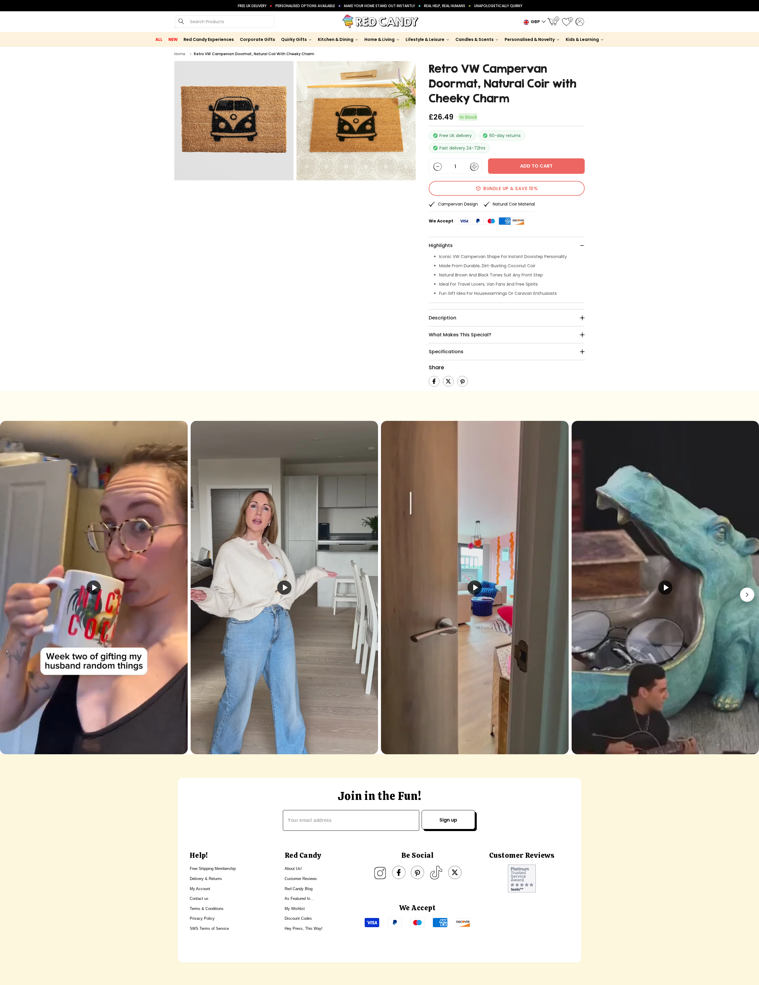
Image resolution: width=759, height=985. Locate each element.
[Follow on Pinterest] (417, 872)
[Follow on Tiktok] (436, 872)
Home (179, 53)
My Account (200, 889)
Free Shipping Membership (213, 868)
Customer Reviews (301, 878)
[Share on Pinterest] (462, 381)
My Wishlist (295, 908)
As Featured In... (299, 898)
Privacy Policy (202, 918)
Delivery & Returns (206, 878)
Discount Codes (298, 918)
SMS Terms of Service (209, 928)
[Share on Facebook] (434, 381)
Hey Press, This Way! (304, 928)
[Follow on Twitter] (455, 872)
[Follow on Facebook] (399, 872)
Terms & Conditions (207, 908)
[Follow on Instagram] (380, 872)
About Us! (293, 868)
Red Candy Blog (298, 889)
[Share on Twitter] (448, 381)
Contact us (199, 898)
